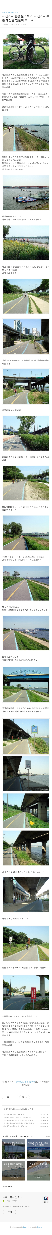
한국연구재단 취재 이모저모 (12, 1115)
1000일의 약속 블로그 (25, 1082)
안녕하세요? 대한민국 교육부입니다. (17, 1206)
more (48, 1136)
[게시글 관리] (15, 1097)
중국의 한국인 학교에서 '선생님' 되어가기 (17, 1120)
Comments (7, 1186)
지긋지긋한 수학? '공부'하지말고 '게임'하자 (17, 1123)
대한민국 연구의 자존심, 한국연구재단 (15, 1117)
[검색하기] (48, 3)
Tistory (39, 1227)
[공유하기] (12, 1097)
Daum (25, 1227)
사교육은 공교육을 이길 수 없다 (13, 1126)
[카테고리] (3, 3)
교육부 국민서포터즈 (10, 12)
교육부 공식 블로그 (12, 1197)
